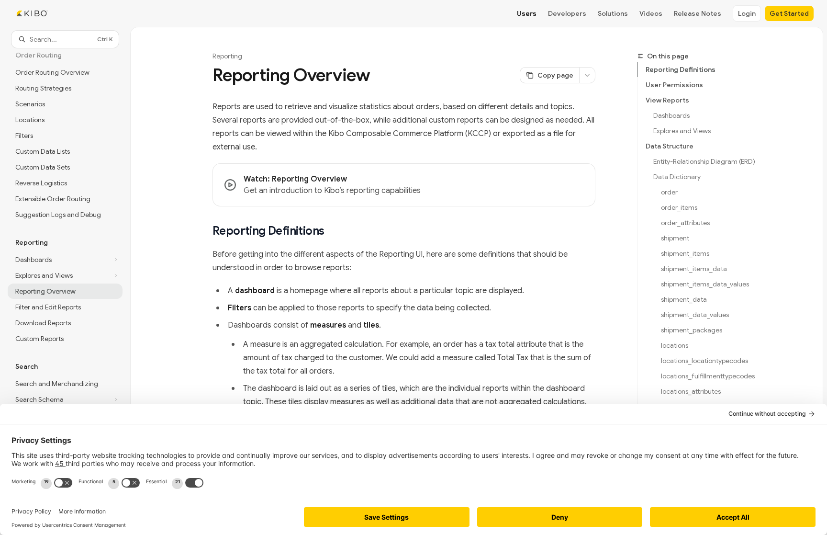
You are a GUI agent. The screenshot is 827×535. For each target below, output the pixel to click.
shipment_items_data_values (705, 284)
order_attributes (685, 222)
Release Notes (697, 13)
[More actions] (587, 75)
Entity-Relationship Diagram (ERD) (704, 161)
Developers (567, 13)
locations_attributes (691, 391)
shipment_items (685, 253)
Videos (650, 13)
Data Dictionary (677, 176)
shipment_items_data (694, 268)
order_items (679, 207)
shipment (675, 238)
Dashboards (671, 115)
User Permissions (674, 84)
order (669, 192)
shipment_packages (691, 330)
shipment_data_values (695, 314)
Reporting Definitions (680, 69)
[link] (403, 184)
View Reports (667, 100)
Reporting (227, 56)
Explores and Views (682, 130)
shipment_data (684, 299)
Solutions (613, 13)
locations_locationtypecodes (704, 360)
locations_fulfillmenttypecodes (708, 376)
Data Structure (669, 146)
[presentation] (65, 279)
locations (674, 345)
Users (526, 13)
